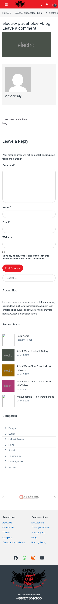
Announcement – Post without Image (35, 396)
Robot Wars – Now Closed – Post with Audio (34, 368)
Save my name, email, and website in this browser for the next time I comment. (25, 257)
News (11, 444)
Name (6, 207)
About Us (7, 522)
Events (12, 433)
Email (6, 222)
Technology (15, 456)
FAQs (34, 537)
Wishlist (6, 532)
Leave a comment (19, 28)
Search (40, 4)
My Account (37, 522)
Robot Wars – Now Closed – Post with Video (34, 383)
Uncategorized (16, 461)
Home (5, 13)
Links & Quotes (16, 439)
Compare (7, 537)
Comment (8, 165)
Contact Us (8, 527)
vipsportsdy (13, 96)
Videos (12, 467)
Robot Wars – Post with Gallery (32, 351)
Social (12, 450)
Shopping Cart (38, 532)
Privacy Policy (38, 542)
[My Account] (47, 4)
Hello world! (23, 336)
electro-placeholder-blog (28, 13)
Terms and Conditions (13, 542)
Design (12, 428)
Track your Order (40, 527)
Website (7, 237)
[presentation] (55, 497)
